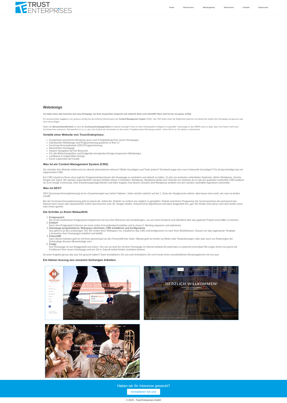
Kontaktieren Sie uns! (143, 391)
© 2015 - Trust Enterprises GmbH (143, 400)
